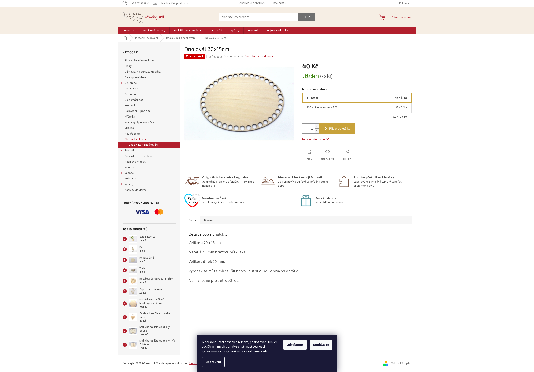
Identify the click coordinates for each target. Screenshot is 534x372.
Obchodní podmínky (252, 3)
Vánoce (129, 173)
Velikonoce (131, 179)
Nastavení (213, 362)
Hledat (307, 17)
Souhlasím (321, 344)
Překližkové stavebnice (139, 156)
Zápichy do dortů (135, 190)
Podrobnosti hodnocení (259, 56)
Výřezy (129, 184)
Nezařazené (132, 134)
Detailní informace (313, 139)
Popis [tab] (192, 220)
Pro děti (130, 150)
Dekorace (131, 83)
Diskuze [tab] (209, 220)
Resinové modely (135, 162)
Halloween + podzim (137, 111)
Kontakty (279, 3)
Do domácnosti (134, 100)
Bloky (128, 66)
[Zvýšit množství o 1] (317, 126)
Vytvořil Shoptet (401, 363)
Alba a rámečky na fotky (140, 60)
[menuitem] (128, 30)
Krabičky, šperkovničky (139, 122)
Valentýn (130, 167)
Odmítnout (295, 344)
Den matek (131, 88)
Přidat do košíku (339, 128)
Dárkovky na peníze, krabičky (143, 72)
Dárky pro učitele (135, 77)
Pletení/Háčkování (136, 139)
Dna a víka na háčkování (143, 145)
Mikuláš (129, 128)
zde (265, 351)
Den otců (130, 94)
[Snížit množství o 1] (317, 130)
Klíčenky (130, 117)
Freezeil (130, 105)
